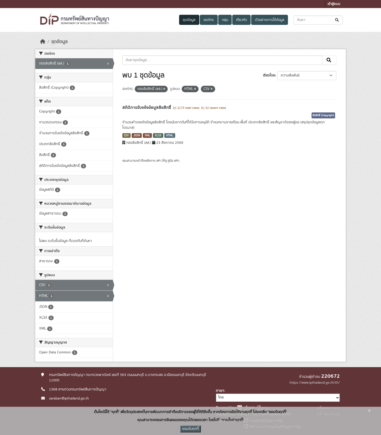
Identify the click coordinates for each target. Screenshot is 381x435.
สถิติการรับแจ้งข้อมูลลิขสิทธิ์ (147, 107)
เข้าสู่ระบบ (334, 4)
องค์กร (208, 20)
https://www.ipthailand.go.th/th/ (315, 382)
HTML (169, 135)
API (158, 160)
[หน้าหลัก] (42, 41)
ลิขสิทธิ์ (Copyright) (323, 115)
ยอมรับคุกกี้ (190, 428)
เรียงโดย (269, 75)
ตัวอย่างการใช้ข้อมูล (269, 20)
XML (147, 135)
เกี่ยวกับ (241, 20)
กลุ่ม (225, 20)
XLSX (158, 135)
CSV (126, 135)
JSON (136, 135)
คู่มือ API (173, 160)
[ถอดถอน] (164, 89)
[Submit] (337, 20)
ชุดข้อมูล (189, 20)
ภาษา (220, 390)
